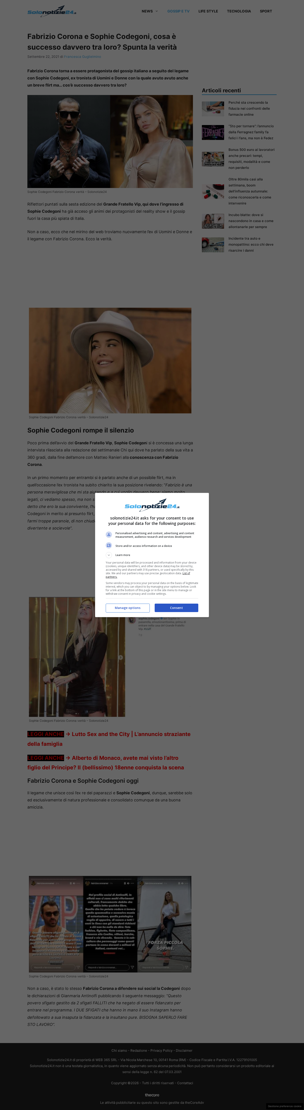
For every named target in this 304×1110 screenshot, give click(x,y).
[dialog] (152, 555)
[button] (152, 555)
